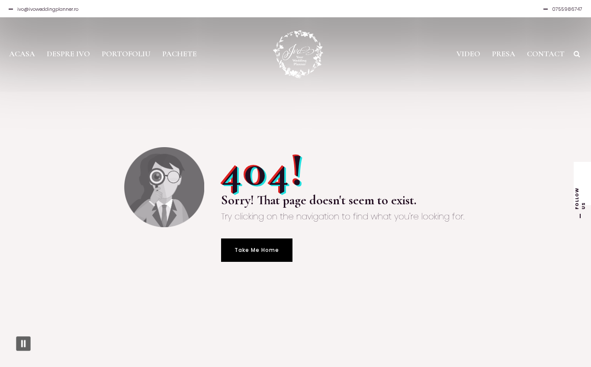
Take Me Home (256, 250)
